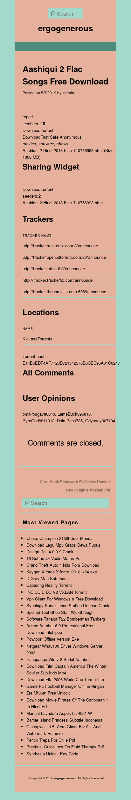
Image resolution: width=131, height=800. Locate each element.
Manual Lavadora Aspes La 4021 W (59, 713)
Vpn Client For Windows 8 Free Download (64, 599)
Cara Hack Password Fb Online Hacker (75, 481)
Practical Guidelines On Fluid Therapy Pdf (65, 747)
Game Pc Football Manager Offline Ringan (65, 686)
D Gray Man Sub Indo (46, 578)
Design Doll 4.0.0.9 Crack (49, 552)
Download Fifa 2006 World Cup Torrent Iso (65, 679)
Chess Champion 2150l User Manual (59, 538)
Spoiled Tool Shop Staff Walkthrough (59, 612)
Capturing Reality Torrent (49, 585)
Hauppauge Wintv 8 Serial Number (58, 659)
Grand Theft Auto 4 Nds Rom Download (62, 565)
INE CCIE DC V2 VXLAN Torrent (56, 592)
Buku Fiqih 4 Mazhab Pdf (88, 490)
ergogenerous (65, 28)
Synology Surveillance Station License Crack (67, 605)
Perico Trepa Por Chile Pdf (50, 740)
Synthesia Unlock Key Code (52, 754)
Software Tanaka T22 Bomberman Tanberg (65, 619)
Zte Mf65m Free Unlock (48, 693)
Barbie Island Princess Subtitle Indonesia (64, 720)
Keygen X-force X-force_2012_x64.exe (61, 572)
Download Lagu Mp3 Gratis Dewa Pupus (63, 545)
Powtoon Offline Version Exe (52, 639)
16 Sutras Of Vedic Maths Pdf (54, 558)
